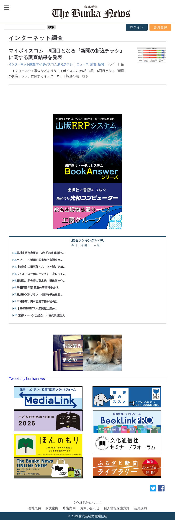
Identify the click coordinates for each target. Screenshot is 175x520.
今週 (84, 245)
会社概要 (34, 508)
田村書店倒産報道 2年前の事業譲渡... (40, 252)
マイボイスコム (46, 64)
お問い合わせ (89, 508)
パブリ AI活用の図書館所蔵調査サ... (39, 259)
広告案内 (69, 508)
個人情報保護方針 (116, 508)
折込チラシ (65, 64)
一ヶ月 (95, 245)
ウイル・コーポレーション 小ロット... (41, 273)
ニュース (82, 64)
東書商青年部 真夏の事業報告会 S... (38, 287)
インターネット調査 (22, 64)
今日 (74, 245)
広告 (93, 64)
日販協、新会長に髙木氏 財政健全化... (41, 280)
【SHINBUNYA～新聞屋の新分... (37, 308)
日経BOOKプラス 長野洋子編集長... (39, 294)
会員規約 (140, 508)
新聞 (101, 64)
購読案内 (52, 508)
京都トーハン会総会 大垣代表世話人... (42, 315)
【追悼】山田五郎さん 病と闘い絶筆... (41, 266)
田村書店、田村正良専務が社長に (37, 301)
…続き (83, 76)
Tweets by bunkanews (27, 379)
